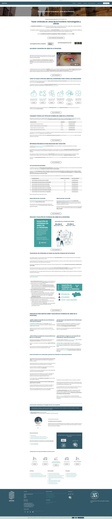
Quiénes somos (33, 435)
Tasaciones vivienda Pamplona (53, 473)
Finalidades (79, 3)
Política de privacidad (81, 517)
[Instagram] (27, 512)
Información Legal (49, 502)
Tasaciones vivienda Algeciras (36, 473)
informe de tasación (56, 157)
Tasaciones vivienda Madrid (71, 473)
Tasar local (34, 461)
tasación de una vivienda (40, 146)
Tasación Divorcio (51, 98)
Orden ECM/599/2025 (34, 443)
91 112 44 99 (56, 0)
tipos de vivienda (36, 133)
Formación (85, 3)
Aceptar (73, 517)
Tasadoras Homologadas (50, 495)
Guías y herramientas (91, 3)
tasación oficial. (55, 85)
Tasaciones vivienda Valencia (71, 475)
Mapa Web (48, 503)
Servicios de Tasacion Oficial (41, 5)
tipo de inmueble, (64, 350)
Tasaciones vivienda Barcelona (71, 474)
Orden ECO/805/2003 (34, 444)
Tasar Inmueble (106, 3)
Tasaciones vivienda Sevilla (71, 476)
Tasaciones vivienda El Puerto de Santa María (38, 475)
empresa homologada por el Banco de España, (44, 329)
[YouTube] (33, 512)
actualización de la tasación (34, 205)
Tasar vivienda (49, 5)
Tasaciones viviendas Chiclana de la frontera (38, 476)
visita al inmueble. (78, 119)
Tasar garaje (67, 461)
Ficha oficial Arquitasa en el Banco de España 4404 (39, 437)
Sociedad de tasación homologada (51, 19)
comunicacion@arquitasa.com (29, 505)
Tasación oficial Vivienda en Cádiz (57, 5)
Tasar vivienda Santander (52, 482)
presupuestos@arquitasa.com (29, 504)
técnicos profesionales (70, 135)
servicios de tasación (34, 276)
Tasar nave (45, 461)
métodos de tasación (71, 339)
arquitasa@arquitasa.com (67, 0)
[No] (110, 517)
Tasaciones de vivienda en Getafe (54, 481)
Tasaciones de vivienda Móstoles (54, 474)
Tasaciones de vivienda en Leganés (54, 480)
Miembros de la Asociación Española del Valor (38, 438)
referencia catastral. (39, 147)
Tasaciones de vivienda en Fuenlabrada (55, 476)
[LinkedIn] (30, 512)
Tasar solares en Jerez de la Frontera (56, 462)
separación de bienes (75, 107)
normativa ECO (59, 344)
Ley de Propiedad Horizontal (51, 496)
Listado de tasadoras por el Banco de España (38, 436)
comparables (61, 395)
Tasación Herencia (42, 98)
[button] (75, 3)
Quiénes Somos (99, 3)
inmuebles (78, 70)
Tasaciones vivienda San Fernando (36, 474)
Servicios (74, 3)
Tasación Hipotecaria (33, 98)
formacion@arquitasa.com (28, 506)
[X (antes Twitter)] (25, 512)
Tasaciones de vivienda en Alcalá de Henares (56, 475)
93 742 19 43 (26, 500)
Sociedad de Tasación (33, 5)
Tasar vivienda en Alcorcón (53, 483)
